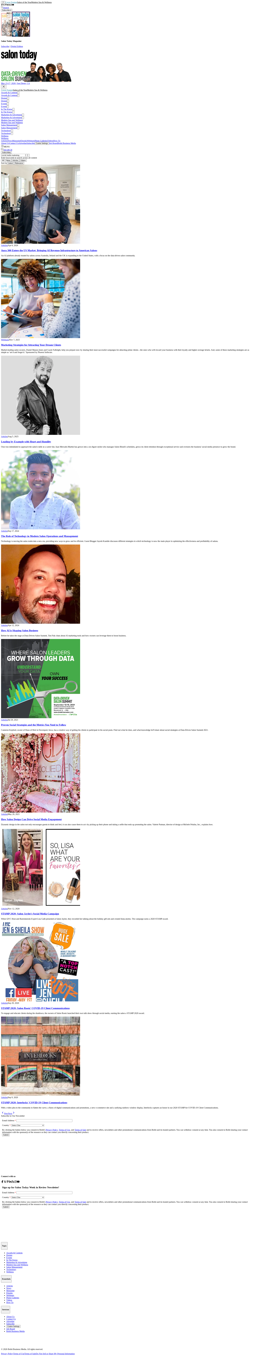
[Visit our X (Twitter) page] (4, 5)
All (3, 160)
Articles (4, 141)
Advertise (23, 143)
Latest (10, 163)
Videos (50, 141)
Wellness (4, 136)
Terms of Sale (30, 1354)
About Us (5, 143)
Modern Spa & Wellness (41, 2)
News (10, 141)
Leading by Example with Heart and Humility (26, 441)
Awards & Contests (9, 92)
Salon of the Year (24, 2)
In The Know (6, 109)
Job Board (53, 143)
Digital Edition (17, 46)
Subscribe (5, 46)
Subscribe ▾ (6, 10)
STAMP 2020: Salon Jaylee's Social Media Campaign (30, 913)
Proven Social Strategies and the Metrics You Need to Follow (33, 724)
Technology (6, 130)
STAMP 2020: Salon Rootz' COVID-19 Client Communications (35, 1008)
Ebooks (24, 141)
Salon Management (9, 125)
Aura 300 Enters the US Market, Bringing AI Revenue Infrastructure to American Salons (49, 250)
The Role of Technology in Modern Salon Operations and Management (39, 536)
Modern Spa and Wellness (12, 120)
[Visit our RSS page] (9, 5)
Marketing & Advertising (11, 115)
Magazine (16, 141)
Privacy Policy (7, 1354)
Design (4, 98)
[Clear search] (29, 155)
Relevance (19, 163)
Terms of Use (18, 1354)
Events (4, 104)
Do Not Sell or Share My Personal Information (55, 1354)
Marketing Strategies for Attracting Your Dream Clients (31, 345)
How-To (56, 141)
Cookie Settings (42, 143)
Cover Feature (11, 2)
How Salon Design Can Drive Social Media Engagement (31, 819)
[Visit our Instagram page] (11, 5)
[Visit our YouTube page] (13, 5)
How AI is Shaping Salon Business (19, 630)
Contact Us (14, 143)
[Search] (26, 155)
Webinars (31, 141)
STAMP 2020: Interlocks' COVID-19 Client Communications (34, 1102)
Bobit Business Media (67, 143)
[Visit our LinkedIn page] (7, 5)
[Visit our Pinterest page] (6, 5)
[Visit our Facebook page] (2, 5)
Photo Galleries (41, 141)
